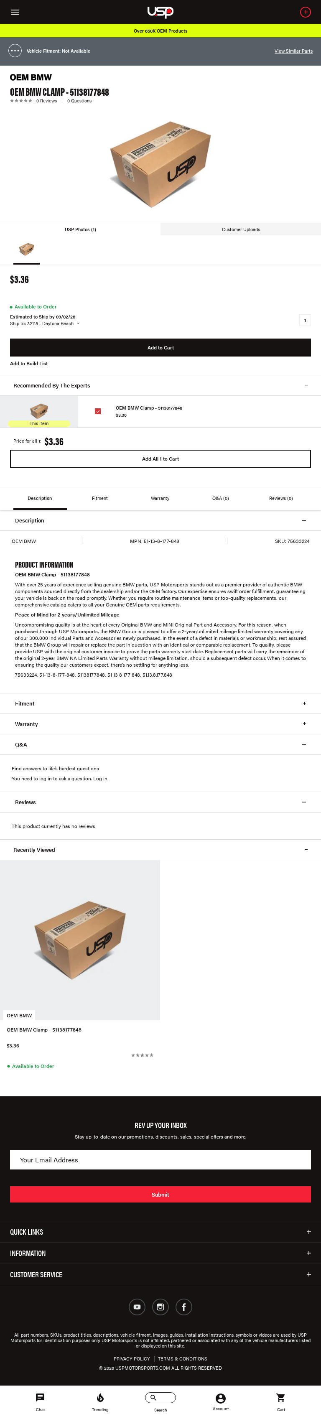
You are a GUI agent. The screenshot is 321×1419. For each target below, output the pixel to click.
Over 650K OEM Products (161, 30)
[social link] (137, 1307)
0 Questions (79, 100)
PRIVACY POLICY (132, 1358)
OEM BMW (19, 1015)
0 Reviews (46, 100)
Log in (100, 778)
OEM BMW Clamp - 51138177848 (149, 407)
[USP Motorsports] (166, 12)
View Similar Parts (294, 50)
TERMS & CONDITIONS (182, 1358)
